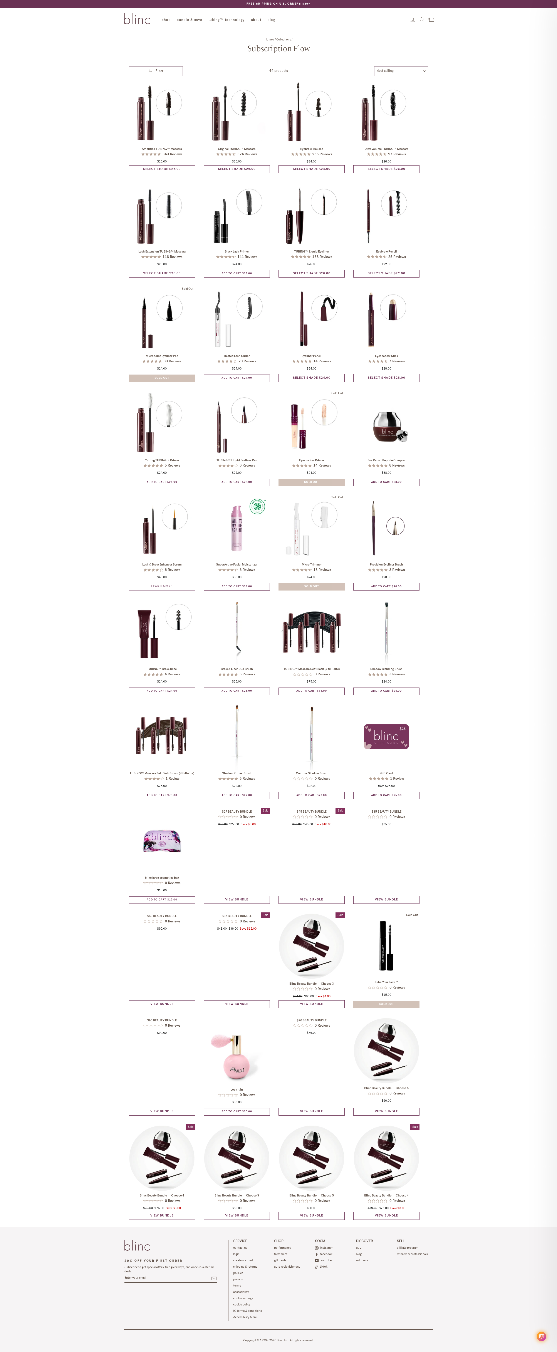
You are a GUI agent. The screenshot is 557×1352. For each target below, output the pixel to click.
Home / (270, 39)
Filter (159, 71)
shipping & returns (245, 1266)
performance (282, 1248)
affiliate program (407, 1248)
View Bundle (236, 899)
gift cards (280, 1260)
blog (271, 20)
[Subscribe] (214, 1278)
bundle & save (189, 20)
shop (166, 20)
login (236, 1254)
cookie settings (243, 1298)
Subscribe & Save (161, 131)
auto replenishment (287, 1266)
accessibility (241, 1292)
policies (238, 1273)
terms (237, 1285)
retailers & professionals (412, 1254)
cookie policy (241, 1304)
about (256, 20)
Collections (283, 39)
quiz (358, 1248)
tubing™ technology (226, 20)
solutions (362, 1260)
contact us (240, 1248)
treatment (280, 1254)
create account (243, 1260)
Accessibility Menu (245, 1317)
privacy (238, 1279)
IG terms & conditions (247, 1311)
